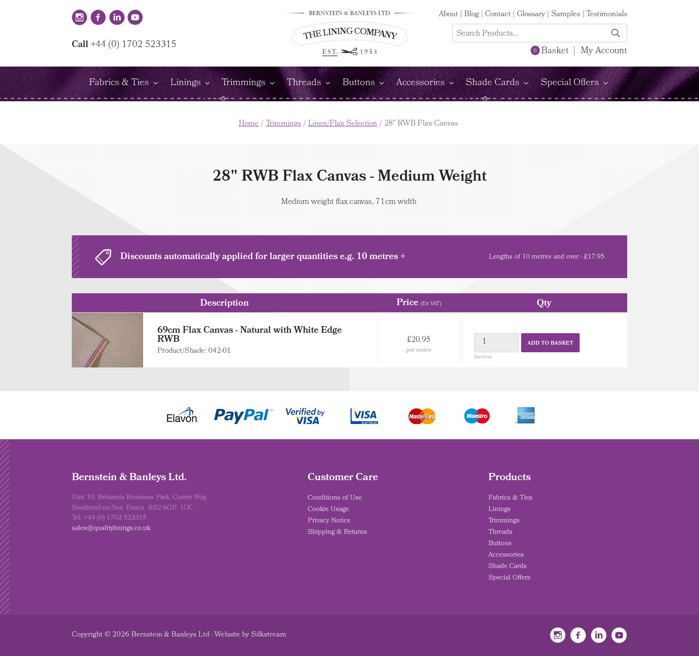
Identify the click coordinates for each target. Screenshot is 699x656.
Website (227, 635)
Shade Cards (492, 83)
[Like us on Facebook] (98, 19)
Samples (565, 15)
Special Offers (570, 83)
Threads (304, 83)
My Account (604, 51)
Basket (551, 51)
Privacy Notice (329, 521)
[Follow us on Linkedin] (117, 19)
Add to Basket (550, 343)
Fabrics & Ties (119, 83)
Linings (185, 83)
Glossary (531, 15)
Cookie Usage (328, 509)
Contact (498, 15)
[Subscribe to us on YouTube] (135, 19)
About (448, 15)
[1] (615, 34)
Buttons (358, 83)
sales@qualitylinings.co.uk (111, 528)
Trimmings (243, 83)
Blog (471, 15)
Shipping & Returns (337, 532)
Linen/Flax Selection (342, 123)
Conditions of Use (335, 498)
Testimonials (606, 15)
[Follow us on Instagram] (79, 19)
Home (249, 123)
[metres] (497, 342)
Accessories (420, 83)
